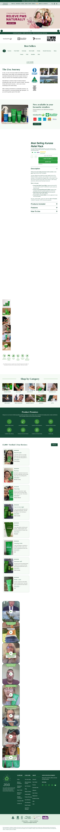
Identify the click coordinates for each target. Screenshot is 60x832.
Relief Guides (28, 805)
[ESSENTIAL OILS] (52, 388)
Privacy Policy (25, 821)
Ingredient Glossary (27, 808)
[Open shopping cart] (56, 3)
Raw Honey (35, 793)
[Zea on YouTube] (52, 785)
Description (35, 169)
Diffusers (34, 790)
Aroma (26, 3)
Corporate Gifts (20, 800)
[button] (49, 152)
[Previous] (2, 31)
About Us (41, 3)
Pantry (29, 3)
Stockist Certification (19, 797)
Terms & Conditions (34, 821)
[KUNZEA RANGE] (7, 388)
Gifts (33, 801)
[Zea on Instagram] (46, 785)
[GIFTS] (52, 399)
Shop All (13, 3)
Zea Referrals (28, 799)
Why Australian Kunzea (28, 783)
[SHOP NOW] (30, 18)
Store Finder (19, 790)
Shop (34, 775)
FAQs (18, 779)
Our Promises (28, 786)
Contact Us (19, 803)
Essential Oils (35, 787)
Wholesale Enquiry (19, 793)
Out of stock (48, 155)
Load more (30, 62)
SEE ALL (54, 444)
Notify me (48, 161)
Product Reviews (28, 797)
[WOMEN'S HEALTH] (30, 399)
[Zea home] (5, 4)
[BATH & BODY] (41, 388)
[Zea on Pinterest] (49, 785)
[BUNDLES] (41, 399)
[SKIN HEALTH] (30, 388)
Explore (27, 775)
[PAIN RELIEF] (19, 388)
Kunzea (22, 3)
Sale (37, 3)
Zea (27, 822)
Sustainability (27, 794)
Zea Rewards (27, 802)
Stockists (45, 3)
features (34, 208)
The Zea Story (28, 779)
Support (19, 775)
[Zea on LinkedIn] (55, 785)
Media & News (28, 791)
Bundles (34, 3)
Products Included (38, 204)
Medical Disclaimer (19, 783)
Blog (26, 788)
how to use (35, 211)
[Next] (58, 31)
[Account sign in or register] (54, 4)
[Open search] (52, 4)
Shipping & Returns (19, 787)
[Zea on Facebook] (42, 785)
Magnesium (35, 795)
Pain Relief (35, 782)
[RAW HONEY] (7, 399)
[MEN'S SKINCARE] (19, 399)
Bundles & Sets (36, 798)
